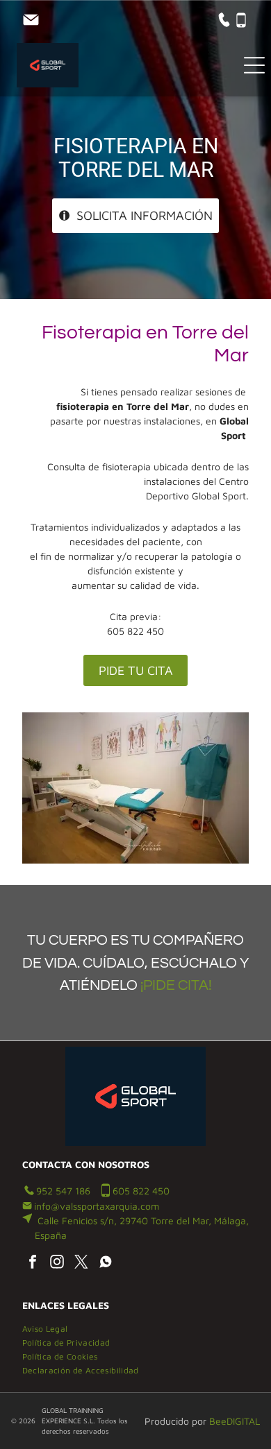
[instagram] (57, 1263)
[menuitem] (50, 1327)
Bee (218, 1421)
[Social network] (105, 1263)
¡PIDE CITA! (176, 985)
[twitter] (81, 1263)
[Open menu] (254, 65)
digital (243, 1421)
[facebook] (32, 1263)
